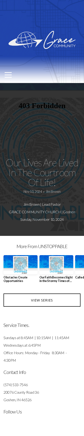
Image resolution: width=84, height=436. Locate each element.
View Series (42, 300)
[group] (21, 270)
